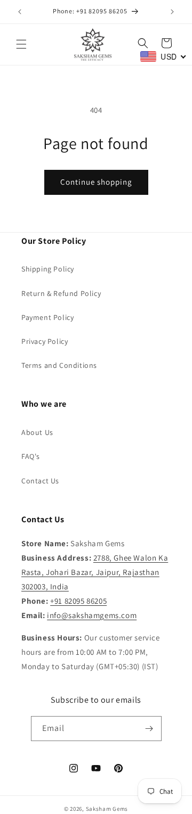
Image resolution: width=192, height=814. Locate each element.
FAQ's (30, 456)
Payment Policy (47, 317)
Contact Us (40, 481)
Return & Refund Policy (61, 293)
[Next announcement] (172, 11)
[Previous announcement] (19, 11)
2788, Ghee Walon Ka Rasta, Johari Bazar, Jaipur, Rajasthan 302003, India (94, 572)
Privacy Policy (44, 341)
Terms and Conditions (59, 365)
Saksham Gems (107, 808)
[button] (21, 44)
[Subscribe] (149, 728)
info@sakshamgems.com (92, 615)
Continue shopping (96, 182)
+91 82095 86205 (78, 601)
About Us (37, 432)
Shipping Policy (47, 269)
